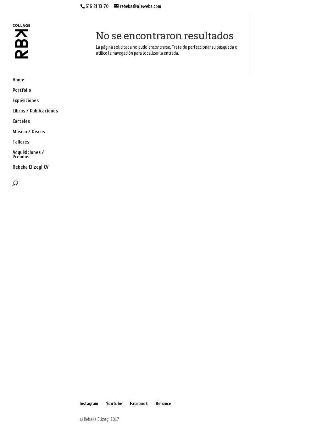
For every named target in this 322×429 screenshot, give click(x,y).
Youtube (114, 403)
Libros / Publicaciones (35, 111)
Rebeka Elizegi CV (30, 167)
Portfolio (22, 90)
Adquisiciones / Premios (28, 155)
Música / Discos (29, 131)
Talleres (21, 142)
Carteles (21, 121)
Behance (163, 403)
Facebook (139, 403)
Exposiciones (26, 100)
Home (18, 80)
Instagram (89, 403)
